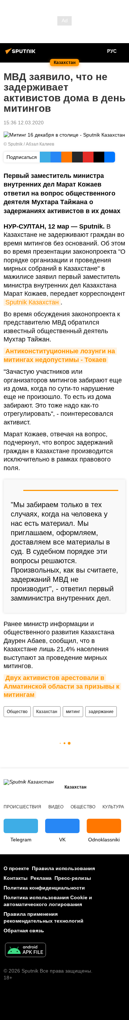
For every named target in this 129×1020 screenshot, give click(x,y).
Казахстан (46, 711)
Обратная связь (24, 930)
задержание (101, 711)
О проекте (16, 868)
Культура (113, 806)
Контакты (16, 878)
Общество (17, 711)
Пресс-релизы (72, 878)
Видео (55, 806)
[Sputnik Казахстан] (21, 54)
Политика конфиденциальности (44, 888)
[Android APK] (25, 951)
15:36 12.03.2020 (24, 122)
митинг (73, 711)
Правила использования (63, 868)
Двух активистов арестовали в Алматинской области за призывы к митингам (62, 686)
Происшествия (22, 806)
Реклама (41, 878)
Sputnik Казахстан (32, 302)
